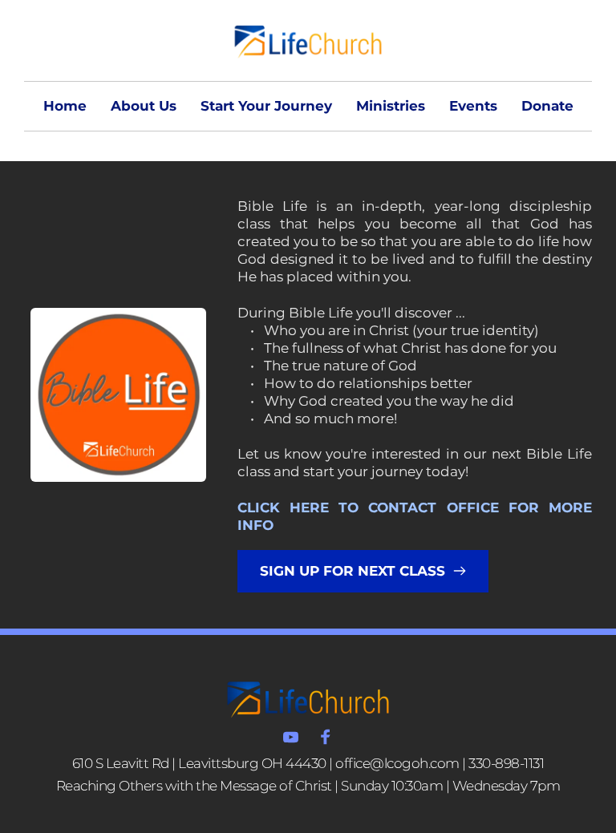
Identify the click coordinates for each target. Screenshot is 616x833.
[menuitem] (65, 106)
